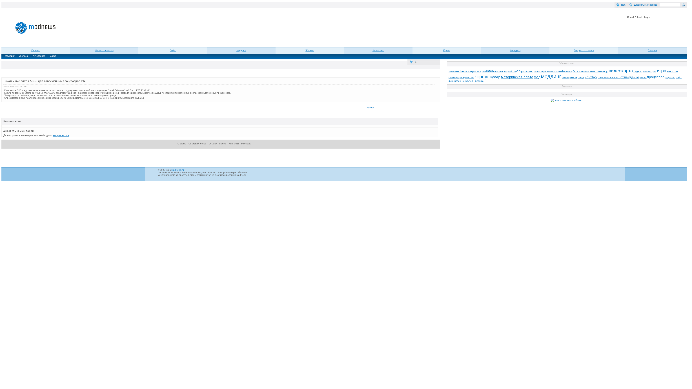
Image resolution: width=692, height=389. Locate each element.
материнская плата (517, 77)
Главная (35, 50)
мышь (573, 77)
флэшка (479, 81)
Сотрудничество (197, 143)
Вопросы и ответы (584, 50)
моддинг (551, 76)
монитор (565, 78)
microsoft (498, 71)
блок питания (581, 71)
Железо (23, 56)
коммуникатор (467, 77)
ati (469, 71)
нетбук (581, 78)
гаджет (637, 71)
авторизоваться (61, 135)
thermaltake (553, 72)
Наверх (370, 107)
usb (561, 71)
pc (522, 71)
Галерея (652, 50)
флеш (452, 81)
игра (661, 70)
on (518, 71)
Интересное (38, 56)
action (451, 72)
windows (568, 72)
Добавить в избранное (645, 5)
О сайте (182, 143)
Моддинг (10, 56)
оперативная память (609, 77)
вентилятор (598, 71)
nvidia (512, 71)
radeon (528, 71)
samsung (539, 71)
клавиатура (454, 78)
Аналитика (378, 50)
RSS (623, 5)
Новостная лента (104, 50)
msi (505, 71)
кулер (495, 77)
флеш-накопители (464, 81)
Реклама (245, 143)
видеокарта (621, 70)
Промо (446, 50)
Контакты (234, 143)
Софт (53, 56)
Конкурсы (515, 50)
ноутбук (591, 77)
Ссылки (213, 143)
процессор (655, 77)
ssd (546, 71)
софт (679, 77)
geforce (476, 71)
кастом (672, 71)
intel (489, 71)
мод (537, 77)
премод (643, 78)
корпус (482, 76)
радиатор (670, 77)
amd (457, 71)
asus (464, 71)
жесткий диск (649, 71)
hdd (484, 71)
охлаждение (629, 77)
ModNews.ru (177, 170)
